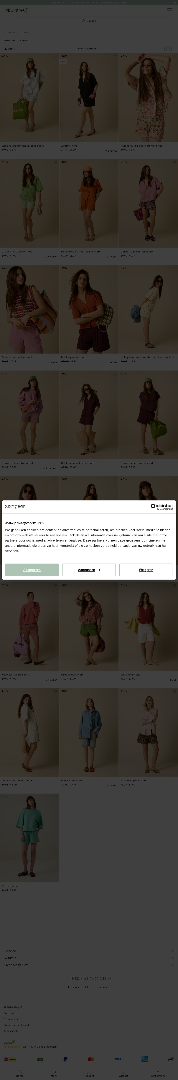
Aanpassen (86, 570)
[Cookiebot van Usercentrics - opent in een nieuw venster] (154, 507)
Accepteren (32, 570)
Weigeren (146, 570)
